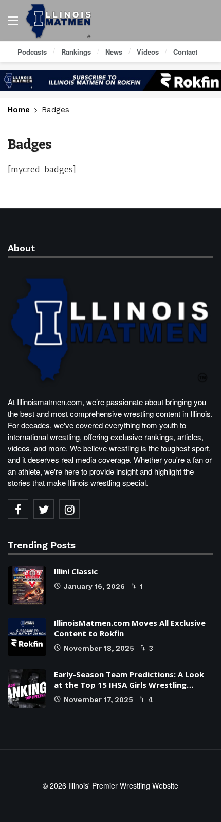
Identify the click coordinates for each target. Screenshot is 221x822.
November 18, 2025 (99, 648)
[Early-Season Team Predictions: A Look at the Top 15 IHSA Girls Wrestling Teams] (27, 688)
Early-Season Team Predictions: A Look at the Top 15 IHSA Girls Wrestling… (129, 679)
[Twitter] (43, 509)
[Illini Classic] (27, 585)
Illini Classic (76, 571)
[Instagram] (69, 509)
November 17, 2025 (98, 699)
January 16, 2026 (94, 586)
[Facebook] (18, 509)
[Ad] (110, 80)
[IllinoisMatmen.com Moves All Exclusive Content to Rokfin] (27, 637)
